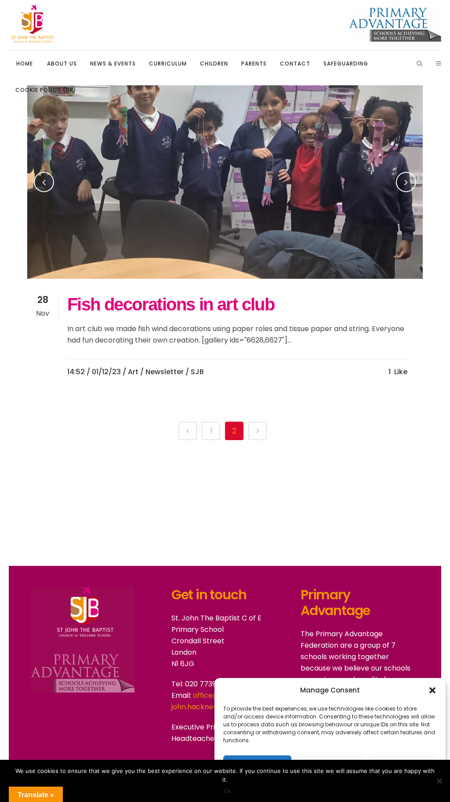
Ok (227, 791)
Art (133, 372)
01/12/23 (106, 372)
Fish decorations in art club (170, 304)
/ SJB (194, 372)
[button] (432, 690)
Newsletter (164, 372)
